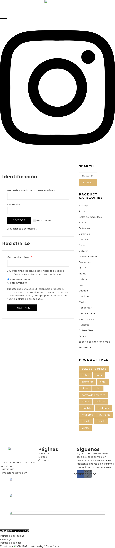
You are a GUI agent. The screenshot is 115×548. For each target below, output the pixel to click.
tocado (86, 421)
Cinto (82, 245)
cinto (103, 381)
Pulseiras (84, 324)
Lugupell (84, 290)
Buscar (88, 182)
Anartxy (83, 205)
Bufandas (84, 228)
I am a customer (20, 279)
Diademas (84, 262)
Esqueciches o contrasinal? (22, 228)
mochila (86, 408)
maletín (100, 401)
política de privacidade (29, 298)
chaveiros (87, 381)
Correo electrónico (19, 257)
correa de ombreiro (93, 395)
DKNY (82, 268)
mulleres (103, 408)
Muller (82, 302)
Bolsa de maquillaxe (90, 216)
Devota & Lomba (88, 256)
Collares (83, 251)
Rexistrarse (22, 308)
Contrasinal (15, 204)
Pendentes (85, 307)
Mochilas (84, 296)
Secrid (82, 336)
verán (85, 427)
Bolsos (82, 222)
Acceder (19, 220)
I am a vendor (18, 282)
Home (82, 273)
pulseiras (104, 414)
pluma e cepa (87, 313)
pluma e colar (87, 319)
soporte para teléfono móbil (95, 341)
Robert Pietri (86, 330)
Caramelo (84, 233)
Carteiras (84, 239)
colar (97, 388)
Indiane (83, 279)
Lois (81, 285)
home (85, 401)
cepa (99, 375)
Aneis (82, 211)
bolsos (85, 375)
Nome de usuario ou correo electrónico (32, 190)
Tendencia (85, 347)
